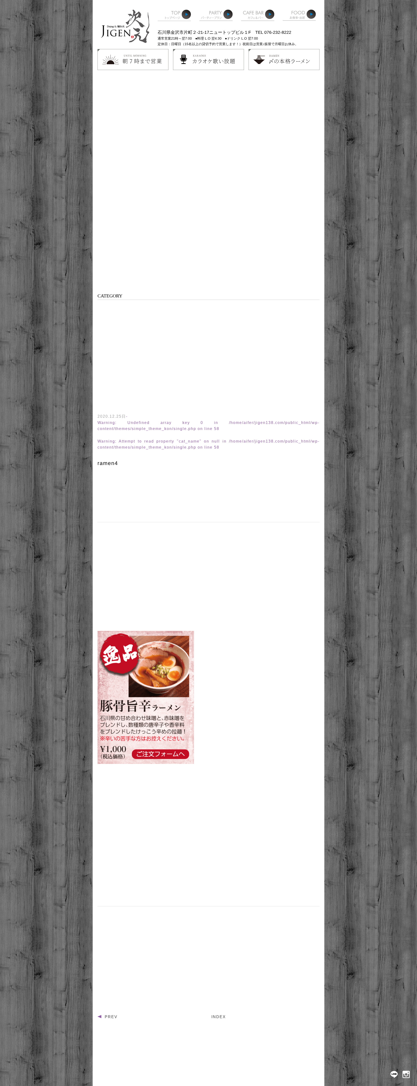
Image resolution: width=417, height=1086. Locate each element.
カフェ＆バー (257, 17)
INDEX (218, 1017)
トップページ (174, 17)
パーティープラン (216, 17)
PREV (111, 1017)
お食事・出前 (299, 17)
